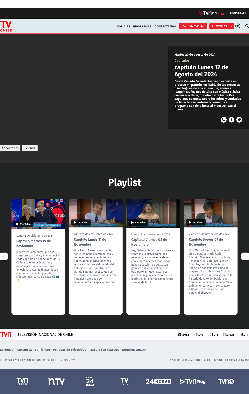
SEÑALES (221, 26)
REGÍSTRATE (237, 13)
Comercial (7, 349)
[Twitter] (239, 120)
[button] (245, 256)
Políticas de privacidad (69, 349)
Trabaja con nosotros (104, 349)
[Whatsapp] (224, 120)
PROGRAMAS (142, 26)
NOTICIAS (123, 26)
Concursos (24, 349)
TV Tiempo (42, 349)
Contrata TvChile (192, 26)
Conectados (10, 148)
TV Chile (30, 148)
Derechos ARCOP (134, 349)
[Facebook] (231, 120)
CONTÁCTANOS (165, 26)
